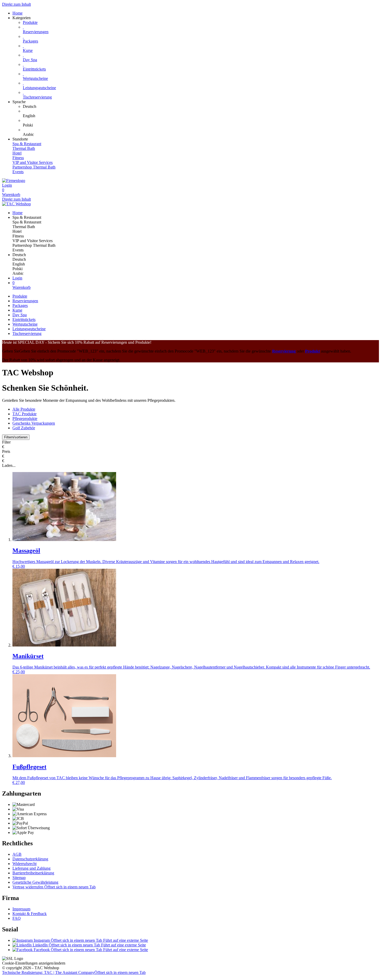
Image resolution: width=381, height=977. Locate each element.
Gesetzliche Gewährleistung (35, 882)
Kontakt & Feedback (29, 913)
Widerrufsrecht (24, 863)
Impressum (21, 909)
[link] (201, 106)
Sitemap (19, 877)
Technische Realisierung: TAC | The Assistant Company (74, 972)
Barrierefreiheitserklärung (33, 873)
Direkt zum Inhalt (16, 4)
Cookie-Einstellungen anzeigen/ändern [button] (33, 963)
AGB (17, 854)
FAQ (16, 918)
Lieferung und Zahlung (31, 868)
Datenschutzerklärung (30, 859)
